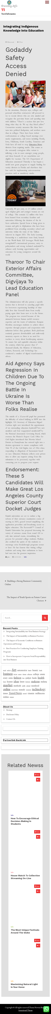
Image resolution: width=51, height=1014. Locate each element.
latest (22, 681)
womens (12, 697)
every (5, 677)
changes (24, 674)
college (36, 674)
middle (23, 686)
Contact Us (10, 719)
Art (14, 669)
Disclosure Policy (12, 714)
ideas (16, 681)
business (8, 673)
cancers (20, 674)
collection (29, 674)
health (41, 677)
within (6, 696)
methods (17, 685)
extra (11, 677)
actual (4, 670)
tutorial (25, 693)
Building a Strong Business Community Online (23, 583)
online (6, 689)
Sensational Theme (26, 1010)
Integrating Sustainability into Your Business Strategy (26, 631)
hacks (34, 677)
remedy (22, 689)
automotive (22, 670)
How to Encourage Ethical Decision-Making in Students (25, 821)
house (4, 681)
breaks (40, 670)
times (5, 693)
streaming (28, 690)
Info (25, 557)
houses (10, 681)
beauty (35, 670)
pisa (8, 557)
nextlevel (35, 685)
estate (42, 674)
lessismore (27, 681)
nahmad (28, 686)
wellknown (40, 693)
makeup (35, 681)
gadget (28, 677)
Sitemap (9, 710)
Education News (35, 144)
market (8, 685)
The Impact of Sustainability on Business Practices (25, 636)
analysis (9, 670)
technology (38, 689)
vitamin (31, 693)
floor (23, 678)
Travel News (15, 693)
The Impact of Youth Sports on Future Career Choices (26, 599)
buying (15, 674)
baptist (29, 670)
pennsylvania (14, 690)
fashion (17, 677)
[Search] (45, 618)
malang (44, 681)
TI (3, 10)
